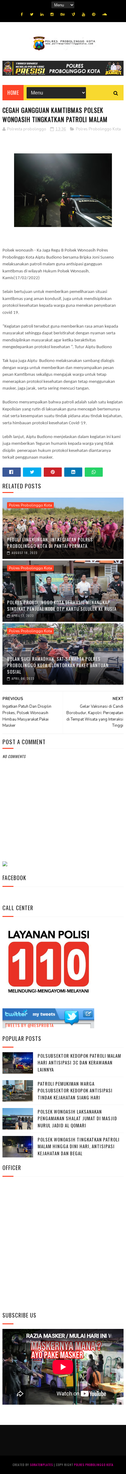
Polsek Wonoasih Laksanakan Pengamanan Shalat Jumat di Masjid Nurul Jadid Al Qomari (77, 1118)
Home (13, 92)
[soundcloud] (104, 14)
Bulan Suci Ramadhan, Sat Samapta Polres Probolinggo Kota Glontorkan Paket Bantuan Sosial (58, 665)
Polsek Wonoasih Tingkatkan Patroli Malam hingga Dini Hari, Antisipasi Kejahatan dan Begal (79, 1146)
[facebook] (22, 14)
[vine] (73, 14)
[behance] (62, 14)
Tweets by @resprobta (29, 1025)
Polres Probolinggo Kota (98, 129)
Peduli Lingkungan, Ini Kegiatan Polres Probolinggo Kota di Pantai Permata (50, 542)
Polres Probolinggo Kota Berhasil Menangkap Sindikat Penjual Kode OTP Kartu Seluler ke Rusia (62, 605)
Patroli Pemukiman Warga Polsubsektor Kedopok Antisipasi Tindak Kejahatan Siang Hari (75, 1090)
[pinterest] (93, 14)
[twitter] (31, 14)
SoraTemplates (41, 1464)
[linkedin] (42, 14)
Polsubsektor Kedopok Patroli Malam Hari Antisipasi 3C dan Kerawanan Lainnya (79, 1062)
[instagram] (52, 14)
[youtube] (83, 14)
